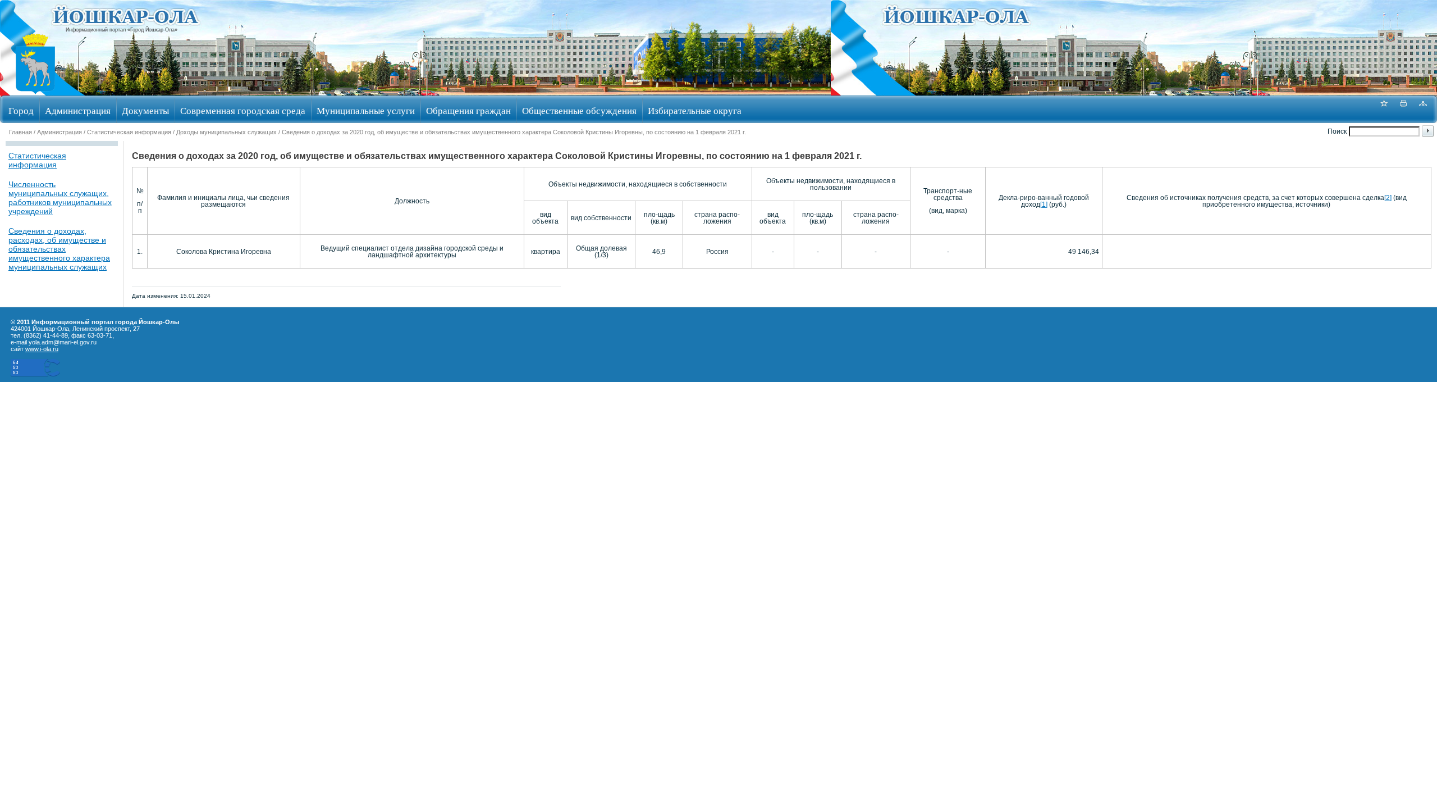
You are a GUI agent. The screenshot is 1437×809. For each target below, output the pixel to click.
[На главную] (35, 92)
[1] (1043, 204)
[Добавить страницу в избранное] (1383, 109)
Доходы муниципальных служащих (226, 132)
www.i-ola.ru (41, 349)
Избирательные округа (695, 110)
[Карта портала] (1423, 109)
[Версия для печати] (1403, 109)
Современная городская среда (242, 110)
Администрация (78, 110)
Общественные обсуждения (579, 110)
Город (21, 110)
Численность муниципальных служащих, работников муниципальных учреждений (60, 198)
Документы (145, 110)
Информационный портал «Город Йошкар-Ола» (121, 30)
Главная (20, 132)
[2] (1388, 197)
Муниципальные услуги (366, 110)
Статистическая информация (129, 132)
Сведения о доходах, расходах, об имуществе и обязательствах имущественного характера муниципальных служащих (59, 248)
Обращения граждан (468, 110)
